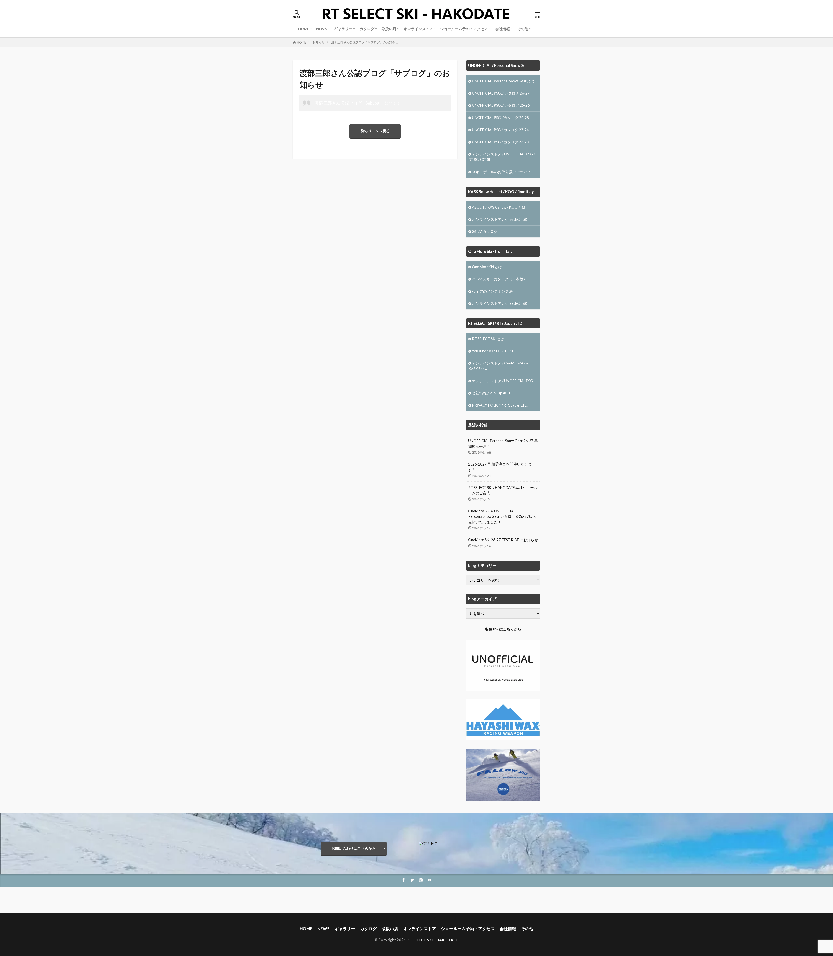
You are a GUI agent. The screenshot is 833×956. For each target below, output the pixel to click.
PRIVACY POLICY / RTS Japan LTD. (500, 405)
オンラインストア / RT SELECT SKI (500, 219)
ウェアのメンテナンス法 (492, 291)
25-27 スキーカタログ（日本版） (499, 279)
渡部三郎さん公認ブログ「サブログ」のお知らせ (364, 42)
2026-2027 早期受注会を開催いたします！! (500, 467)
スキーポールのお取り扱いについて (501, 172)
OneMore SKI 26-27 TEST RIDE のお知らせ (503, 540)
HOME (301, 42)
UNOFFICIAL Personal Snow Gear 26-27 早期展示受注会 (503, 443)
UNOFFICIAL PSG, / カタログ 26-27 (501, 93)
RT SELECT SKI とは (488, 339)
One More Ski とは (487, 267)
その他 (522, 28)
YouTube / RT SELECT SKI (492, 351)
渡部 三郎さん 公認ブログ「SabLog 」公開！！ (358, 102)
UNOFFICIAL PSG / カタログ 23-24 (500, 129)
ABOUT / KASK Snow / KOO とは (499, 207)
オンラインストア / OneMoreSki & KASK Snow (498, 366)
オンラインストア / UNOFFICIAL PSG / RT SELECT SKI (501, 157)
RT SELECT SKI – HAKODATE (432, 940)
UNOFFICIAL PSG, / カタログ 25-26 (501, 105)
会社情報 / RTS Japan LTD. (493, 393)
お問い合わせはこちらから (353, 848)
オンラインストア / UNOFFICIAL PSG (502, 381)
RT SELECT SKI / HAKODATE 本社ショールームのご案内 (503, 490)
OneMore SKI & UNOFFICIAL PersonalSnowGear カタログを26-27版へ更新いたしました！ (502, 516)
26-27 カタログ (484, 231)
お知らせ (319, 42)
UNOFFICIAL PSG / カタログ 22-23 (500, 142)
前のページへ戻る (375, 131)
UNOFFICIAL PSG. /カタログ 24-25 (500, 117)
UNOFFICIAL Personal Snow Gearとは (503, 81)
